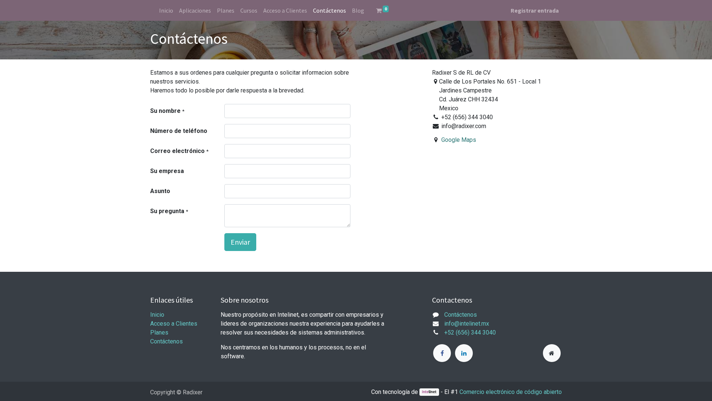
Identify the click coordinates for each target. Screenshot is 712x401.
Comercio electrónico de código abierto (510, 391)
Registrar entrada (535, 10)
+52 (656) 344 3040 (470, 332)
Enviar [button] (240, 242)
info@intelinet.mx (466, 323)
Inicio (157, 314)
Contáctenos (166, 341)
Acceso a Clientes (173, 323)
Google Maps (458, 139)
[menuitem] (166, 10)
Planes (159, 332)
